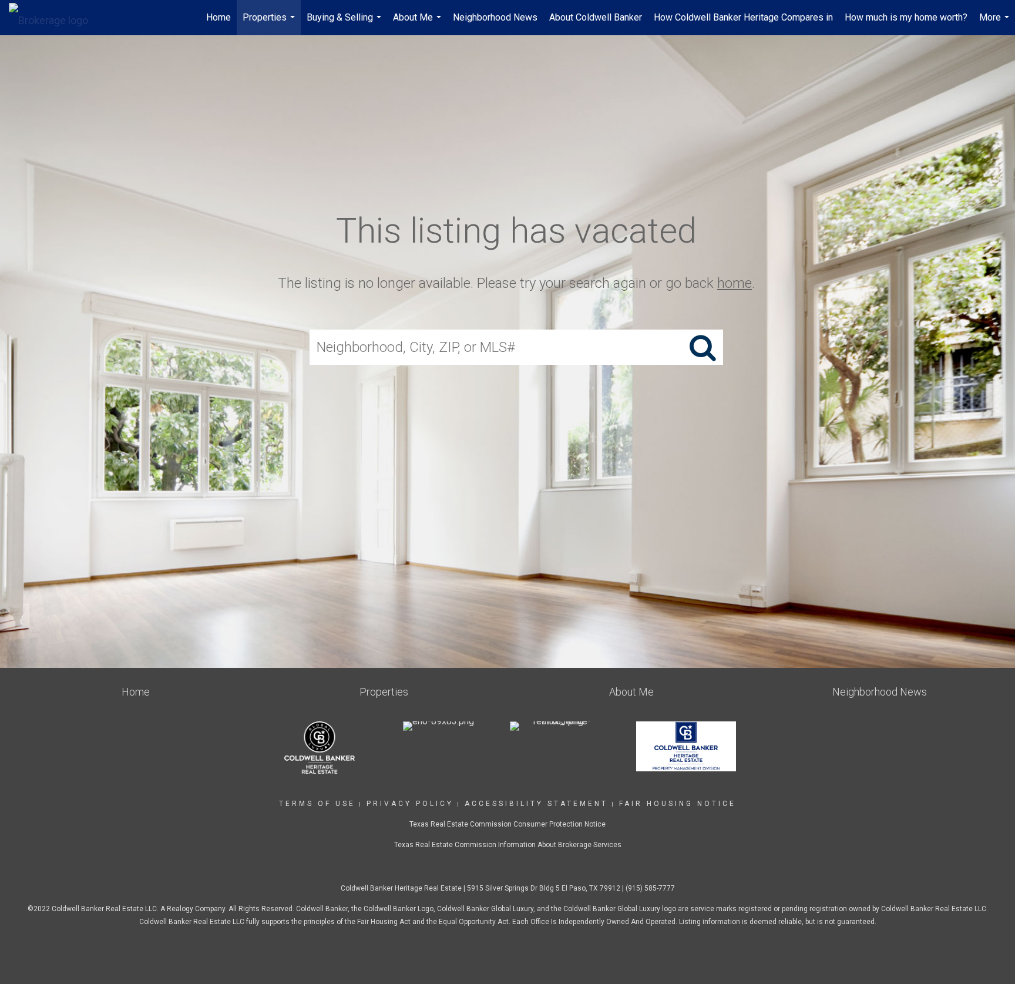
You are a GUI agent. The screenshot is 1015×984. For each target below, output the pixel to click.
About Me (418, 23)
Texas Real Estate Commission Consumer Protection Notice (507, 824)
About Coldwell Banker (595, 17)
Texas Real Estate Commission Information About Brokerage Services (507, 845)
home (734, 283)
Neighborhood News (495, 17)
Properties (270, 23)
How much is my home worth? (906, 17)
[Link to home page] (54, 17)
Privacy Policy (410, 804)
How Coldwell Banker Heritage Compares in (743, 17)
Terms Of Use (317, 804)
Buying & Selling (345, 23)
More (995, 23)
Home (218, 17)
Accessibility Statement (536, 804)
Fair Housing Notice (677, 804)
